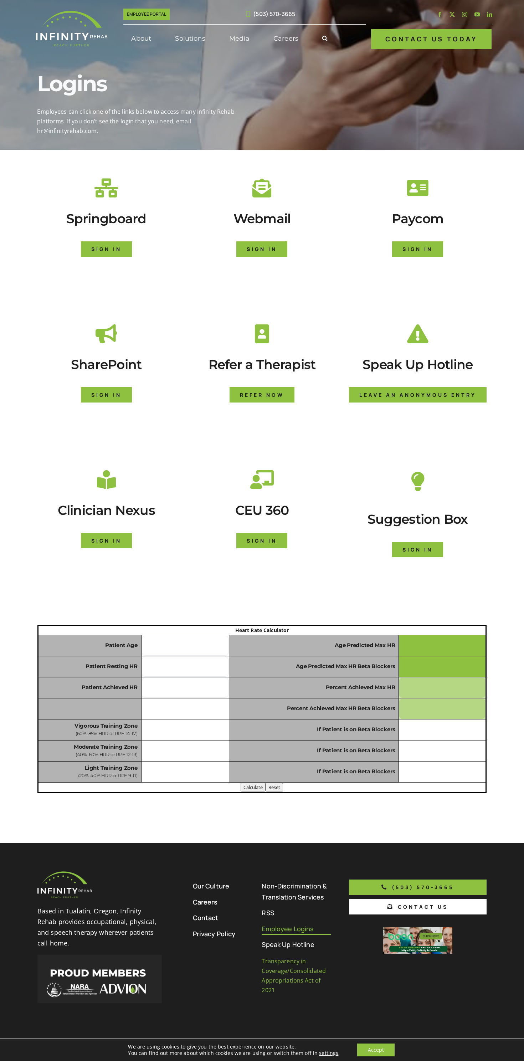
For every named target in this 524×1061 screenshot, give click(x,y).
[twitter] (452, 14)
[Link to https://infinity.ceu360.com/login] (262, 479)
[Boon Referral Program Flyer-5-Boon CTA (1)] (417, 930)
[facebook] (439, 14)
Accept (376, 1049)
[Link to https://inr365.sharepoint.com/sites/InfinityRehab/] (106, 333)
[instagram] (464, 14)
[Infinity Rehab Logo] (71, 13)
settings (328, 1053)
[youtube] (477, 14)
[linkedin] (489, 14)
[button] (325, 38)
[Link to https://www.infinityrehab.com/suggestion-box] (417, 481)
